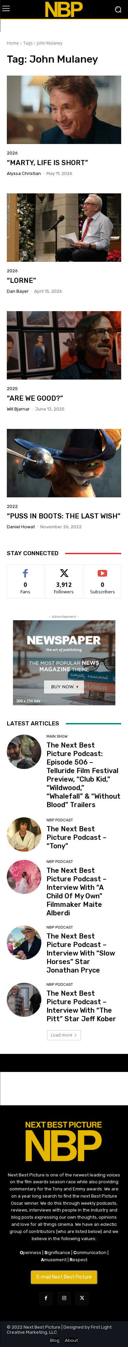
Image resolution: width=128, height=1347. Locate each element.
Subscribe (102, 569)
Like (25, 569)
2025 (12, 388)
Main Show (57, 736)
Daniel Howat (21, 526)
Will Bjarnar (18, 409)
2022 (12, 506)
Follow (64, 569)
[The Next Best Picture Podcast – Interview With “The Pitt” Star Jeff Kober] (24, 1000)
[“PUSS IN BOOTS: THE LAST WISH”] (64, 463)
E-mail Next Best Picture (64, 1277)
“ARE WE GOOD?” (35, 398)
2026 (12, 153)
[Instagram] (64, 1298)
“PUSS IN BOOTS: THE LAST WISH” (63, 516)
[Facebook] (46, 1298)
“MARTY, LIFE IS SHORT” (47, 163)
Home (13, 43)
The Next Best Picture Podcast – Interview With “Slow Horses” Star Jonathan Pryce (80, 953)
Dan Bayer (18, 291)
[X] (82, 1298)
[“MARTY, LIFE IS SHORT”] (64, 110)
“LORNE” (21, 280)
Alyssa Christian (24, 173)
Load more (61, 1035)
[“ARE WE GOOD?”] (64, 345)
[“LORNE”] (64, 227)
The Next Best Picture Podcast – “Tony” (76, 837)
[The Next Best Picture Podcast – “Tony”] (24, 834)
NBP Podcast (59, 820)
